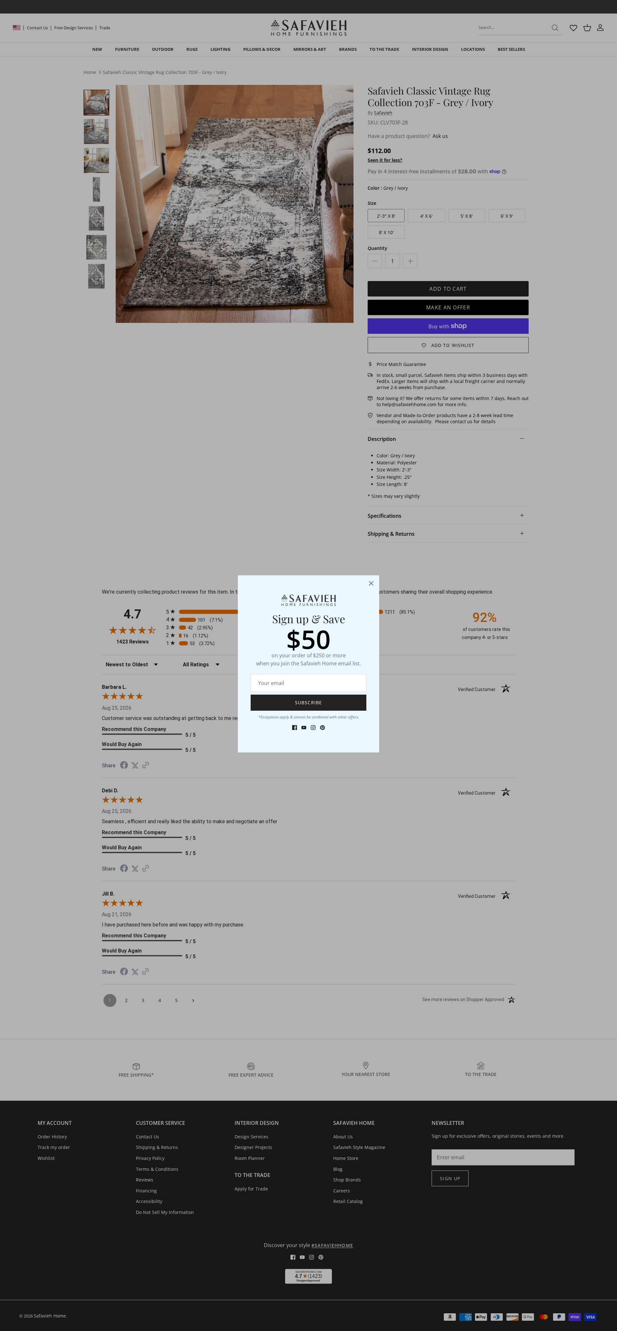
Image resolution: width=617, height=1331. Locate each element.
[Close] (371, 583)
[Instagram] (313, 727)
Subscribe (308, 702)
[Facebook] (294, 727)
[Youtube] (303, 727)
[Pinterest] (322, 727)
